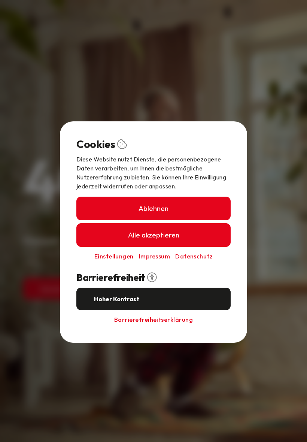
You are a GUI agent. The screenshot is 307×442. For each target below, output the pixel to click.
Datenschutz (194, 256)
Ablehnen (153, 208)
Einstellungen (114, 256)
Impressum (154, 256)
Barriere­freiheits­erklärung (153, 319)
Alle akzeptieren (153, 234)
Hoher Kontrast (116, 299)
